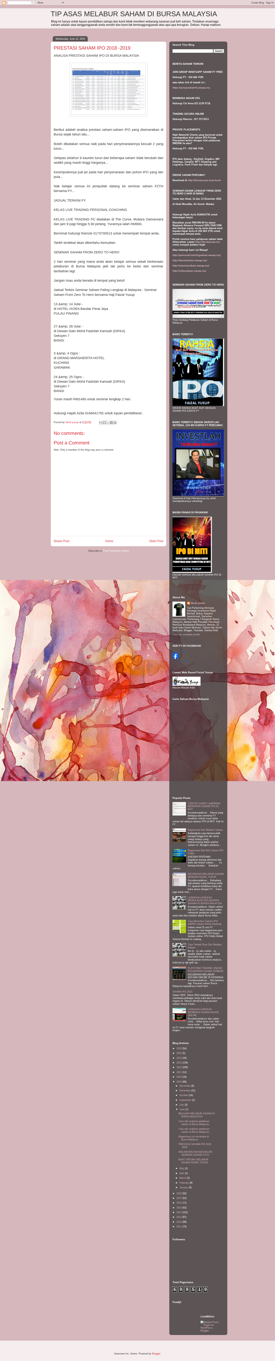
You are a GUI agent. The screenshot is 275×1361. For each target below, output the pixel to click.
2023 (179, 1062)
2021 (179, 1072)
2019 (179, 1081)
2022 (179, 1067)
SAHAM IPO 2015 (182, 991)
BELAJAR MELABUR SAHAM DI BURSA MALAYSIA (196, 1115)
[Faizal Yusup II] (175, 658)
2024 (179, 1058)
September (185, 1100)
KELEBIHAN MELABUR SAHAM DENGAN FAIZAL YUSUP (206, 875)
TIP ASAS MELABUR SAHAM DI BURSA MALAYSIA (134, 14)
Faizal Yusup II (179, 651)
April (182, 1173)
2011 (179, 1226)
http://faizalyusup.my (207, 241)
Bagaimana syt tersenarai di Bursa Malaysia (193, 1138)
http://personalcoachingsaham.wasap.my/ (196, 255)
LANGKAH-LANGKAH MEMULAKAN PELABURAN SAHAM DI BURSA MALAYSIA (205, 900)
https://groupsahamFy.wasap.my (191, 87)
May (182, 1168)
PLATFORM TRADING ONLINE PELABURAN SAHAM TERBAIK (206, 970)
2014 (179, 1212)
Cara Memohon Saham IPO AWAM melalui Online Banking (204, 923)
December (185, 1085)
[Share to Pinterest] (115, 422)
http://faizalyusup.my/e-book (204, 180)
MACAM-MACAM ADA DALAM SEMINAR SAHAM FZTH (195, 1153)
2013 (179, 1217)
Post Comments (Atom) (116, 550)
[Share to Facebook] (111, 422)
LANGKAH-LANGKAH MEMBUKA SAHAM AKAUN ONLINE (203, 1012)
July (182, 1104)
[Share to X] (108, 422)
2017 (179, 1198)
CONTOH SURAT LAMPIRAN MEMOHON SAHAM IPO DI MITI (204, 806)
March (183, 1177)
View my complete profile (186, 634)
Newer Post (61, 541)
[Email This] (101, 422)
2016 (179, 1202)
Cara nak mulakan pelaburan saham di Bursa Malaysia (193, 1123)
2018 (179, 1193)
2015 (179, 1207)
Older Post (156, 541)
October (184, 1095)
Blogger (156, 1353)
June (182, 1109)
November (185, 1090)
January (184, 1187)
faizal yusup (198, 603)
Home (109, 541)
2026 (179, 1048)
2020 (179, 1076)
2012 (179, 1221)
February (184, 1182)
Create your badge (181, 661)
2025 (179, 1053)
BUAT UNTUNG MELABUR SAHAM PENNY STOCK (193, 1161)
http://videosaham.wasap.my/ (189, 270)
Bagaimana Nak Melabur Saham (205, 829)
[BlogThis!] (104, 422)
